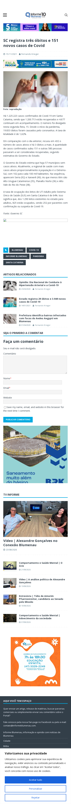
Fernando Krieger (30, 54)
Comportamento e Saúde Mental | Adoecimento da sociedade (39, 617)
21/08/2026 (26, 569)
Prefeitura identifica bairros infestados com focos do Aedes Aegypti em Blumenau (42, 318)
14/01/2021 (26, 305)
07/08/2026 (26, 622)
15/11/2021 (11, 54)
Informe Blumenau (16, 256)
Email (6, 387)
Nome (6, 378)
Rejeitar (35, 797)
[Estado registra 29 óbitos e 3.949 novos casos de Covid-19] (10, 302)
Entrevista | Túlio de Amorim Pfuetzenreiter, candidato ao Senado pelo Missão (41, 598)
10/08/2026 (26, 605)
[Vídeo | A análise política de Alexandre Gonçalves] (10, 583)
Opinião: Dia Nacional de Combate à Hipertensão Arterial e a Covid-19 (40, 284)
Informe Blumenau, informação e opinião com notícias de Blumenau (31, 734)
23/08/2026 (11, 549)
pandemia (38, 256)
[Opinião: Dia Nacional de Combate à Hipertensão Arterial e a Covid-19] (10, 286)
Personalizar (35, 788)
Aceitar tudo (35, 779)
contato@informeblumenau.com (19, 725)
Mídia (6, 746)
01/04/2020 (26, 325)
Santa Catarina (14, 262)
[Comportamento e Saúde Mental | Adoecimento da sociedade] (10, 619)
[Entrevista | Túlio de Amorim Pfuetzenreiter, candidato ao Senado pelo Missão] (10, 599)
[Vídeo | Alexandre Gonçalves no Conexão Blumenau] (35, 519)
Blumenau (17, 250)
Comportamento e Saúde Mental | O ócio (40, 564)
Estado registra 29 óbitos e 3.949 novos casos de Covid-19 (42, 300)
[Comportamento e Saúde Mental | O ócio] (10, 566)
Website (7, 397)
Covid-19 (34, 250)
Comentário (9, 353)
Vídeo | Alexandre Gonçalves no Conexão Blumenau (30, 542)
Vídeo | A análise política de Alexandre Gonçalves (42, 581)
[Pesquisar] (66, 15)
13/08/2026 (26, 586)
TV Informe (11, 494)
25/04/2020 (26, 289)
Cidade (6, 740)
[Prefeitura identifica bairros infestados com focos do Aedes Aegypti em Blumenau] (10, 319)
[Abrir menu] (5, 15)
